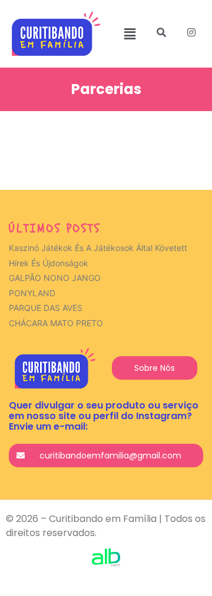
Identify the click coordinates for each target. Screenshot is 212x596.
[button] (130, 34)
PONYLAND (32, 293)
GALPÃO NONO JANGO (55, 278)
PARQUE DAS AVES (45, 308)
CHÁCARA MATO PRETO (56, 323)
